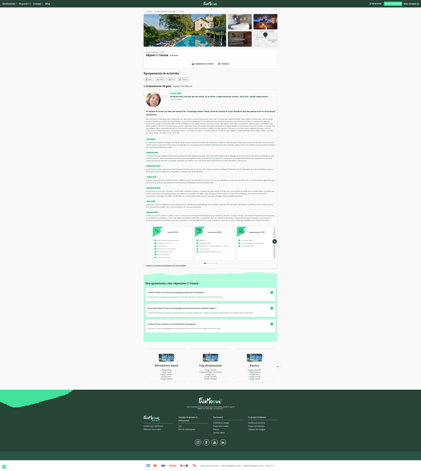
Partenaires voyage (221, 423)
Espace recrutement (256, 426)
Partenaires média (220, 426)
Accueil (149, 11)
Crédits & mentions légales (209, 466)
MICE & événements (186, 429)
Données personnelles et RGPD (253, 466)
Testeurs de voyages (256, 429)
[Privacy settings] (4, 466)
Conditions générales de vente (230, 466)
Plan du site (269, 466)
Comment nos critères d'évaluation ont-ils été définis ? (166, 266)
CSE (180, 426)
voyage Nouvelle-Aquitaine (165, 11)
